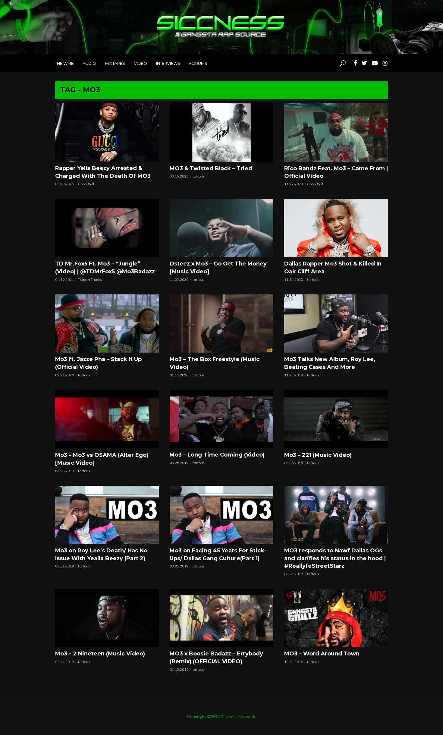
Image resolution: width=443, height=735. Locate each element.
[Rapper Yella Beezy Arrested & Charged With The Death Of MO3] (107, 132)
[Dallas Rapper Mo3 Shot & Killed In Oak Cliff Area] (336, 228)
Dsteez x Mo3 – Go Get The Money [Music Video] (218, 267)
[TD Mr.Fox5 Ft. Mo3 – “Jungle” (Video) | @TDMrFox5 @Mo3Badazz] (107, 228)
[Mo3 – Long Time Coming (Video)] (221, 419)
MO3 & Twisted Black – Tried (211, 168)
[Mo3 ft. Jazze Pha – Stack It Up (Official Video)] (107, 323)
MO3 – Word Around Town (322, 653)
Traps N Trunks (90, 279)
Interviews (168, 63)
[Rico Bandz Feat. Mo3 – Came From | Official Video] (336, 132)
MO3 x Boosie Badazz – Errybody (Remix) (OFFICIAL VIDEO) (216, 657)
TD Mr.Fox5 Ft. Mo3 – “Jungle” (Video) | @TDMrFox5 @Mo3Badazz (105, 267)
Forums (198, 63)
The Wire (64, 63)
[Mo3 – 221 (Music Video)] (336, 419)
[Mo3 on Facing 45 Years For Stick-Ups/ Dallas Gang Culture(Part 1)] (221, 515)
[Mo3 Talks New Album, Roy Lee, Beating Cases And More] (336, 323)
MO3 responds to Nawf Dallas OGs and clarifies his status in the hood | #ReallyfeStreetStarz (335, 558)
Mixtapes (115, 63)
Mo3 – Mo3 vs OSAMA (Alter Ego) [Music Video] (101, 459)
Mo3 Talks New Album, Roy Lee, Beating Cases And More (329, 363)
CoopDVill (86, 184)
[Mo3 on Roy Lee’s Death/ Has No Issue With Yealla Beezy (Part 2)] (107, 515)
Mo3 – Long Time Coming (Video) (217, 454)
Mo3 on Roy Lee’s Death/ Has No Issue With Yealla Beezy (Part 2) (101, 554)
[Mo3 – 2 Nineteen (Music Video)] (107, 618)
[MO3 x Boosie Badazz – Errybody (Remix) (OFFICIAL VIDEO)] (221, 618)
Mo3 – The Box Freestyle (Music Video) (214, 363)
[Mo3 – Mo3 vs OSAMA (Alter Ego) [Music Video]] (107, 419)
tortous (199, 176)
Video (140, 63)
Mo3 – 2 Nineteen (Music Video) (100, 653)
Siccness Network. (238, 716)
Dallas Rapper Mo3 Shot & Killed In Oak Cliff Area (333, 267)
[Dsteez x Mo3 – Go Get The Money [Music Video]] (221, 228)
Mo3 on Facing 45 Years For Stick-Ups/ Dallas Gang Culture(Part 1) (218, 554)
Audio (89, 63)
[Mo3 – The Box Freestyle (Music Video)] (221, 323)
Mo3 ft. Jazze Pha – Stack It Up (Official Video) (98, 363)
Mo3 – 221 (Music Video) (318, 455)
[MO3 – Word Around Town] (336, 618)
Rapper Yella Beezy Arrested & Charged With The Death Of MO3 (103, 172)
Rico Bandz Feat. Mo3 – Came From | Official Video (336, 172)
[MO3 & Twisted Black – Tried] (221, 132)
